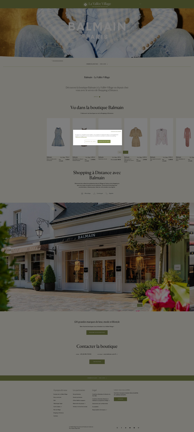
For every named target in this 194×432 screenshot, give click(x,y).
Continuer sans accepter (116, 131)
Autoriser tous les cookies (104, 141)
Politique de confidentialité (81, 137)
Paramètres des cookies (90, 141)
